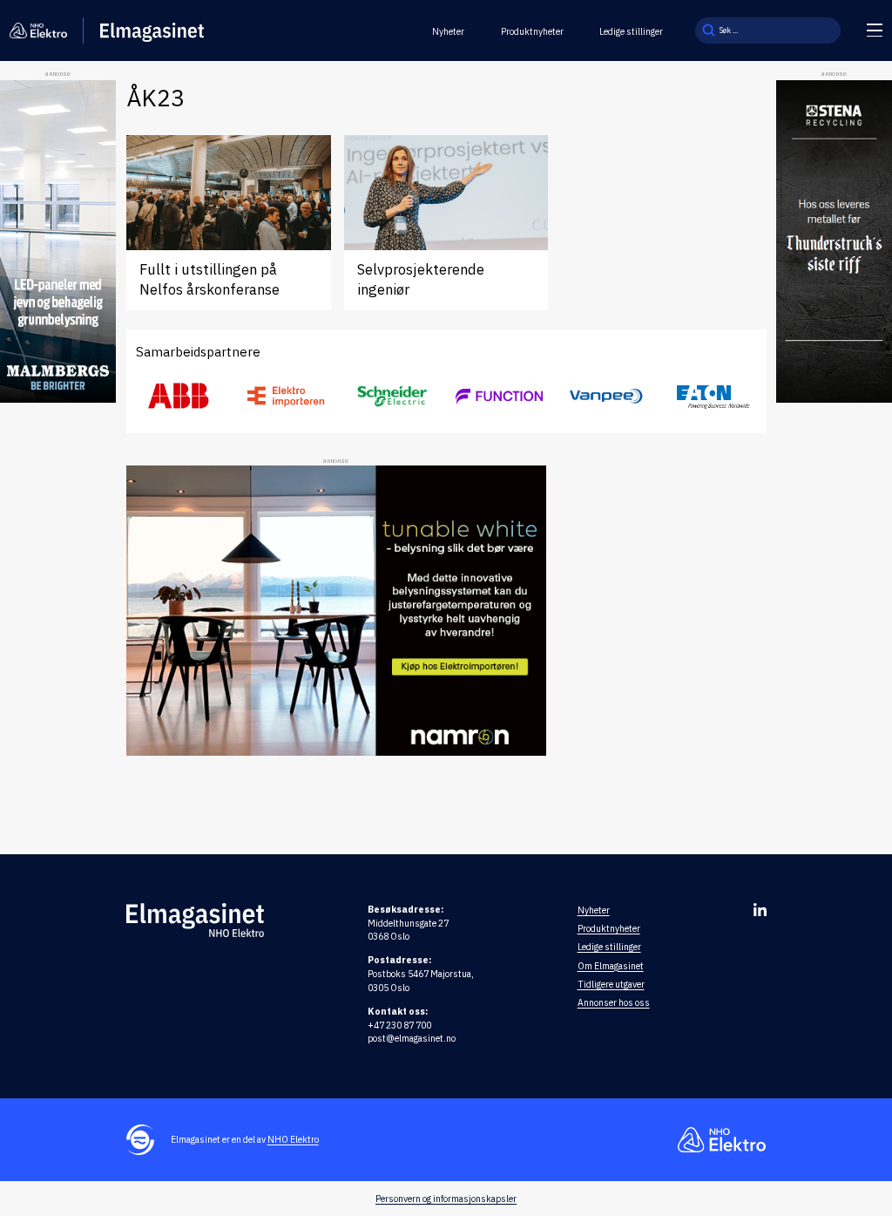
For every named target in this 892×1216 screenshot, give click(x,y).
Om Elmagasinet (611, 966)
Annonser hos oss (614, 1002)
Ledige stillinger (631, 31)
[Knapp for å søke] (708, 30)
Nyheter (448, 31)
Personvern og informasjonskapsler (446, 1198)
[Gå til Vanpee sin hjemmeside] (606, 396)
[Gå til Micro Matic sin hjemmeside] (499, 396)
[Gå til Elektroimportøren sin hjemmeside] (285, 395)
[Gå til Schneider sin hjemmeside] (392, 397)
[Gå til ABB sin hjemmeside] (179, 396)
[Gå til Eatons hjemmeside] (712, 396)
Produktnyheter (532, 31)
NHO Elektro (293, 1139)
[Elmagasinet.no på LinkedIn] (760, 909)
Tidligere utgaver (611, 984)
